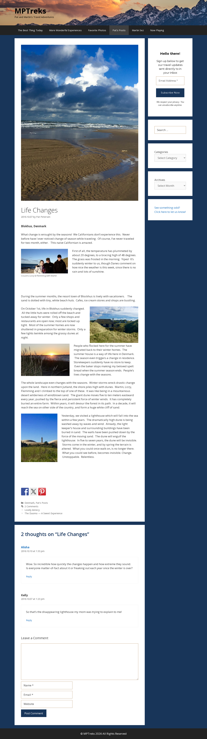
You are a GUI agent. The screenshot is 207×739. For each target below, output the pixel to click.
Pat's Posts (42, 502)
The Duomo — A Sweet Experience (43, 513)
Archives (159, 180)
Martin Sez (138, 30)
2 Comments (31, 506)
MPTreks (30, 11)
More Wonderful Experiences (65, 30)
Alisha (25, 547)
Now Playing (157, 30)
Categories (161, 152)
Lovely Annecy (32, 509)
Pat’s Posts (119, 30)
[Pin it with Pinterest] (42, 491)
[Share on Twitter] (33, 491)
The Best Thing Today (30, 30)
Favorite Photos (97, 30)
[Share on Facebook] (25, 491)
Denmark (29, 502)
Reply (29, 576)
